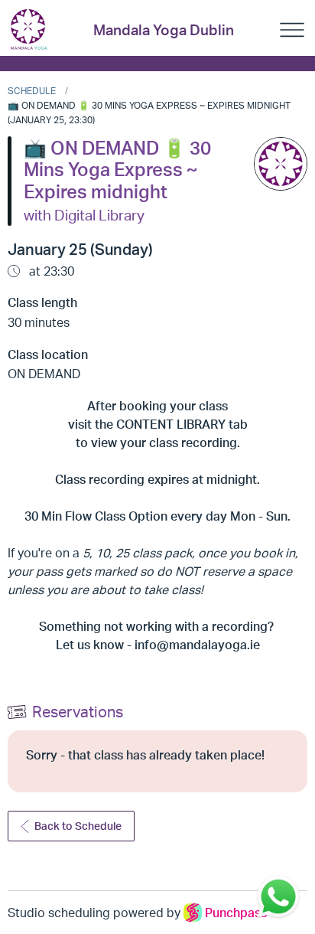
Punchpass (236, 912)
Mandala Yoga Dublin (163, 30)
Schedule (32, 90)
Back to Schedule (78, 825)
